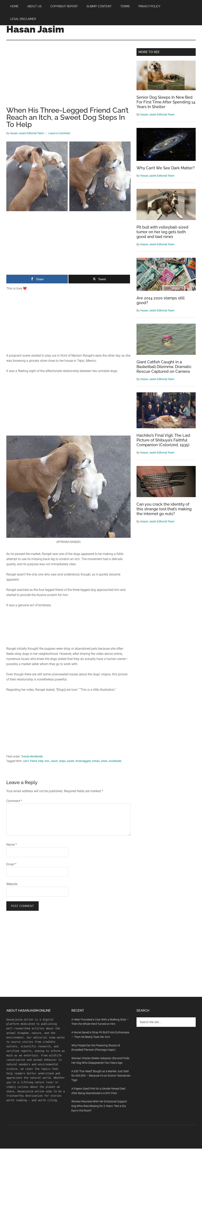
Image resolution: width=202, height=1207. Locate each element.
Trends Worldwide (32, 756)
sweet (70, 761)
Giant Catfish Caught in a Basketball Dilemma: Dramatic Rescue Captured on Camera (164, 367)
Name (11, 844)
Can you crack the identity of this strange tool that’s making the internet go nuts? (164, 509)
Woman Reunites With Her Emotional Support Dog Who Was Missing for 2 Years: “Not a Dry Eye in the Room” (99, 1106)
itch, (47, 761)
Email (11, 864)
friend (33, 761)
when (104, 761)
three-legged (83, 761)
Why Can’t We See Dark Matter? (166, 168)
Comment (14, 801)
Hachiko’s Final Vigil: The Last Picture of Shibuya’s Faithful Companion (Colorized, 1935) (163, 440)
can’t (26, 761)
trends (96, 761)
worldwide (115, 761)
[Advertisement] (68, 77)
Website (11, 884)
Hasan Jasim (35, 29)
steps (62, 761)
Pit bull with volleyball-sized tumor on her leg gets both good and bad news (162, 232)
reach (54, 761)
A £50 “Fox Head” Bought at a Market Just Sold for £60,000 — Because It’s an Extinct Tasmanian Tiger (101, 1076)
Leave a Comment (59, 133)
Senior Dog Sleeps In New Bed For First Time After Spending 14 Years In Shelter (166, 102)
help (40, 761)
